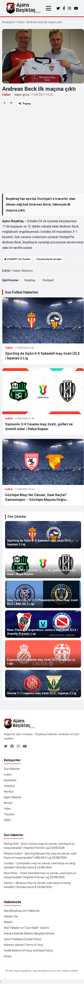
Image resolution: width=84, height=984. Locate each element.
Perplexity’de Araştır (49, 259)
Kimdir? (8, 803)
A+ (11, 102)
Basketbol (10, 780)
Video (7, 808)
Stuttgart (48, 280)
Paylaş (27, 103)
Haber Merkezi (23, 271)
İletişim (8, 922)
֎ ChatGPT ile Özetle (17, 259)
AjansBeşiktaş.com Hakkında (21, 910)
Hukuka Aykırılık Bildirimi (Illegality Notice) (29, 933)
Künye (8, 956)
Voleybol (9, 785)
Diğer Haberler (12, 797)
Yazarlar (9, 814)
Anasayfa (8, 22)
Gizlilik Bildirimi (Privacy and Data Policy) (28, 950)
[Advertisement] (42, 150)
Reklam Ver (11, 916)
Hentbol (8, 791)
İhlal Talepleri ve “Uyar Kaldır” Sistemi (26, 927)
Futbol (20, 22)
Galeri (7, 820)
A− (5, 102)
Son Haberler (12, 768)
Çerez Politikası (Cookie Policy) (23, 939)
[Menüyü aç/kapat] (48, 8)
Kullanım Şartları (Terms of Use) (23, 944)
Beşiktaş (30, 280)
